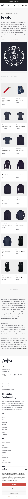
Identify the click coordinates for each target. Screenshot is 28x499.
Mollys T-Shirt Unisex (6, 126)
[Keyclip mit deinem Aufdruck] (7, 90)
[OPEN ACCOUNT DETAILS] (18, 5)
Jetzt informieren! (23, 348)
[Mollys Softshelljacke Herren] (20, 215)
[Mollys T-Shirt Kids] (7, 140)
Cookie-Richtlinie (9, 496)
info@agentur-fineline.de (7, 375)
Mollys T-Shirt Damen (20, 126)
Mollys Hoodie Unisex (20, 150)
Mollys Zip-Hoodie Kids (7, 225)
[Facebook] (15, 375)
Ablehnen (14, 489)
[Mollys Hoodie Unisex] (20, 140)
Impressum (19, 496)
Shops (2, 13)
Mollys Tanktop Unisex (20, 251)
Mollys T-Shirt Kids (6, 150)
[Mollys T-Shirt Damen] (20, 116)
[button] (25, 469)
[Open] (26, 5)
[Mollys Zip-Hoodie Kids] (7, 215)
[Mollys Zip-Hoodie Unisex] (7, 189)
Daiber (16, 223)
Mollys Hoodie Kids (19, 175)
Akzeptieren (14, 484)
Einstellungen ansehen (14, 493)
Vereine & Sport (9, 13)
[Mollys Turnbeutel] (20, 90)
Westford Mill (18, 98)
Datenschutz (15, 496)
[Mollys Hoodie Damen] (7, 164)
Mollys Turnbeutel (19, 100)
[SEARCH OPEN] (15, 5)
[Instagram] (18, 375)
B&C (2, 124)
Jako (16, 249)
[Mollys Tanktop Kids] (20, 267)
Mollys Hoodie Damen (6, 175)
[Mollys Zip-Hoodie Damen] (20, 189)
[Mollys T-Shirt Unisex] (7, 116)
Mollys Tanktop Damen (7, 277)
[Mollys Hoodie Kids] (20, 164)
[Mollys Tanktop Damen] (7, 267)
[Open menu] (8, 5)
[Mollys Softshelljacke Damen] (7, 241)
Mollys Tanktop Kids (20, 277)
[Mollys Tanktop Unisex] (20, 241)
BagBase (3, 98)
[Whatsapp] (21, 375)
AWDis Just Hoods (18, 148)
